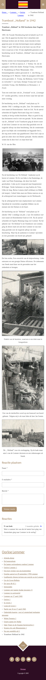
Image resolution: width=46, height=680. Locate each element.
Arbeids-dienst (9, 558)
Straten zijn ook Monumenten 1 (15, 628)
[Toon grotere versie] (23, 160)
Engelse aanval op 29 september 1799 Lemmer (21, 574)
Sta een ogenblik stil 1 (12, 631)
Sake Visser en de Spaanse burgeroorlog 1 (19, 625)
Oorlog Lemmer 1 (10, 568)
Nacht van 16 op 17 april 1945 (15, 609)
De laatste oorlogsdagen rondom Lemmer (19, 564)
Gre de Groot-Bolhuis (12, 580)
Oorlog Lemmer (13, 552)
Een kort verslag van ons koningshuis (17, 571)
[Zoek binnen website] (3, 4)
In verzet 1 (8, 603)
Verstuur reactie (9, 509)
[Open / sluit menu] (43, 4)
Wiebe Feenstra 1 (10, 618)
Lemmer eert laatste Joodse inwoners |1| (18, 590)
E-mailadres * (7, 480)
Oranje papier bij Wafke (12, 622)
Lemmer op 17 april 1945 (13, 596)
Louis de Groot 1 (10, 606)
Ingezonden (8, 587)
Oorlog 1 (7, 600)
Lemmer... (14, 12)
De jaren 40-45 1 (10, 584)
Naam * (5, 468)
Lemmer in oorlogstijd (12, 593)
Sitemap (23, 669)
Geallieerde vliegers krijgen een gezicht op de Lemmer (23, 577)
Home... (5, 12)
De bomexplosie (9, 561)
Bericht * (5, 491)
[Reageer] (41, 526)
